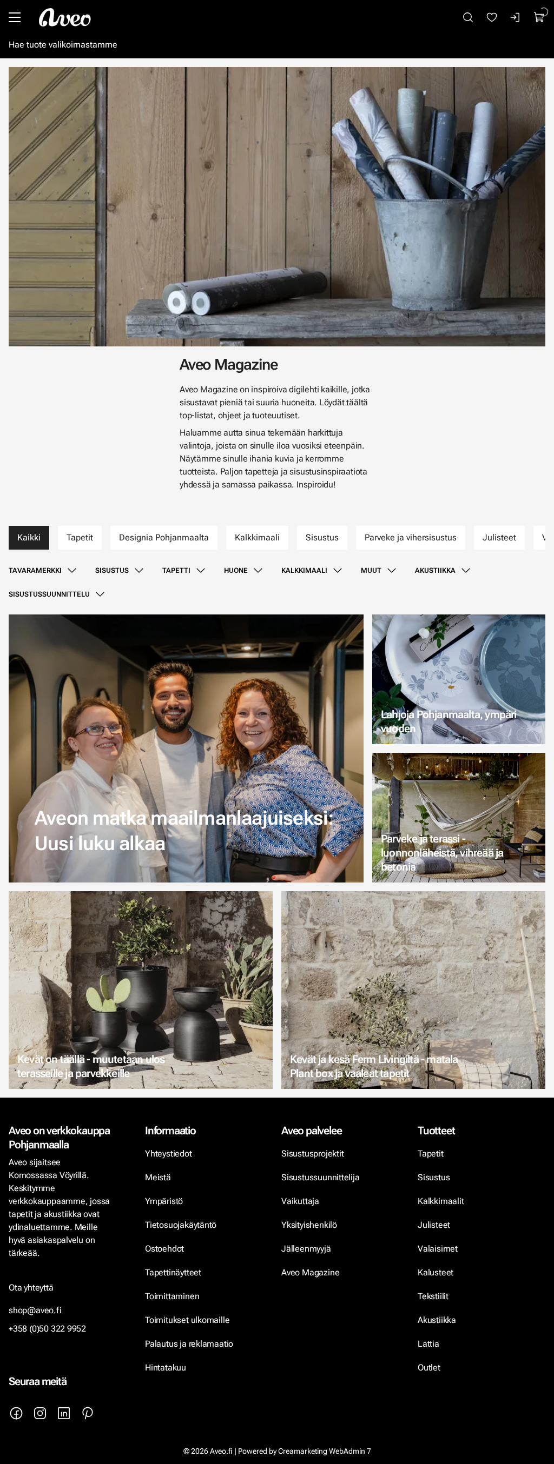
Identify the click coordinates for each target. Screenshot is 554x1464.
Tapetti (176, 570)
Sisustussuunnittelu (49, 594)
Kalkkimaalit (441, 1201)
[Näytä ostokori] (539, 17)
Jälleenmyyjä (306, 1249)
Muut (371, 570)
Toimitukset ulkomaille (187, 1320)
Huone (236, 570)
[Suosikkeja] (492, 17)
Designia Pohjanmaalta (164, 537)
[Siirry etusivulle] (65, 17)
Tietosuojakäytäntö (180, 1225)
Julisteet (499, 537)
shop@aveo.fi (35, 1310)
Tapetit (80, 537)
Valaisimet (438, 1249)
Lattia (428, 1344)
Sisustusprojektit (312, 1153)
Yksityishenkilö (309, 1225)
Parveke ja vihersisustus (411, 537)
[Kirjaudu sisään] (515, 17)
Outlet (430, 1367)
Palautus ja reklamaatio (189, 1344)
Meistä (158, 1177)
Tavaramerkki (35, 570)
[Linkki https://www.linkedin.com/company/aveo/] (64, 1413)
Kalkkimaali (257, 537)
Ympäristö (164, 1201)
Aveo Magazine (310, 1272)
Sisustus (322, 537)
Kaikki (29, 537)
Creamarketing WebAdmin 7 (324, 1451)
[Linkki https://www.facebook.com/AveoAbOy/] (16, 1413)
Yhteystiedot (168, 1153)
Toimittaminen (172, 1296)
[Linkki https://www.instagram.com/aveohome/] (40, 1413)
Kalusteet (435, 1272)
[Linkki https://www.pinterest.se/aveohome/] (88, 1413)
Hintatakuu (165, 1367)
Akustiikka (435, 570)
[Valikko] (14, 17)
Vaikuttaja (300, 1201)
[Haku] (468, 17)
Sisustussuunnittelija (321, 1177)
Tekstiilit (433, 1296)
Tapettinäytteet (173, 1272)
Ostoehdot (165, 1249)
